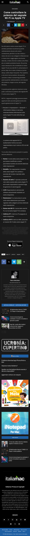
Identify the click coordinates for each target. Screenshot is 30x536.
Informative (24, 534)
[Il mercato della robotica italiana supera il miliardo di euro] (5, 444)
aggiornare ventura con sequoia (11, 375)
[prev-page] (2, 332)
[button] (2, 2)
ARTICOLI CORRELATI (9, 305)
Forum (10, 529)
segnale (18, 254)
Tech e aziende (14, 8)
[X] (12, 25)
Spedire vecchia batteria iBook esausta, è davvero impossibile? (14, 370)
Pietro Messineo (11, 21)
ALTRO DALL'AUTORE (21, 305)
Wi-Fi (23, 254)
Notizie (19, 531)
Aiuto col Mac (16, 356)
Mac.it (24, 531)
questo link (16, 494)
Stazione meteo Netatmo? (10, 366)
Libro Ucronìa (24, 529)
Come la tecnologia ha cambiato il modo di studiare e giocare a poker (19, 318)
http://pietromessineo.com (15, 282)
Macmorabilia (5, 529)
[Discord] (4, 519)
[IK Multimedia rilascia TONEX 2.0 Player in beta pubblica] (5, 311)
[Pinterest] (22, 25)
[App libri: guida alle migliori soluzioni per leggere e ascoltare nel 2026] (5, 326)
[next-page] (5, 332)
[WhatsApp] (19, 25)
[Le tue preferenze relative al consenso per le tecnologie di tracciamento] (28, 402)
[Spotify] (25, 519)
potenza (13, 254)
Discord (15, 531)
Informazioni (16, 529)
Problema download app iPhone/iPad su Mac (14, 361)
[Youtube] (19, 524)
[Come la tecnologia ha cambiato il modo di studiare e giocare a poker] (5, 318)
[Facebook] (8, 25)
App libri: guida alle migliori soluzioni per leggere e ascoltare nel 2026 (17, 326)
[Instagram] (12, 519)
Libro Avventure (8, 531)
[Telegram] (15, 25)
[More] (26, 25)
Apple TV (8, 254)
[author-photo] (15, 278)
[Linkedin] (16, 519)
